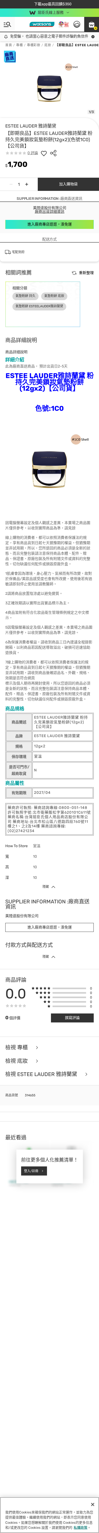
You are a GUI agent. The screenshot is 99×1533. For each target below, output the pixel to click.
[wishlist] (44, 153)
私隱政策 (80, 1528)
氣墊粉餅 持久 (25, 296)
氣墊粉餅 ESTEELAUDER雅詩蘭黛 (39, 306)
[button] (91, 24)
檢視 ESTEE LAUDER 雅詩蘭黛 (41, 1074)
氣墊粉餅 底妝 (54, 296)
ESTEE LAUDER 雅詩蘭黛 (30, 126)
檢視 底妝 (17, 1061)
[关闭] (92, 1504)
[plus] (27, 184)
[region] (49, 1515)
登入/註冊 (31, 1171)
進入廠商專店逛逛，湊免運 (49, 224)
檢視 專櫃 (17, 1047)
